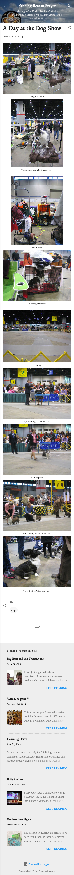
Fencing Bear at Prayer (37, 5)
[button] (69, 27)
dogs (13, 610)
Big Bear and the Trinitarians (25, 659)
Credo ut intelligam (19, 819)
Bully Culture (15, 779)
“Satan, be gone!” (18, 699)
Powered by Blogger (39, 864)
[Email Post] (12, 603)
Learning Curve (17, 739)
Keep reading (56, 688)
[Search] (69, 6)
